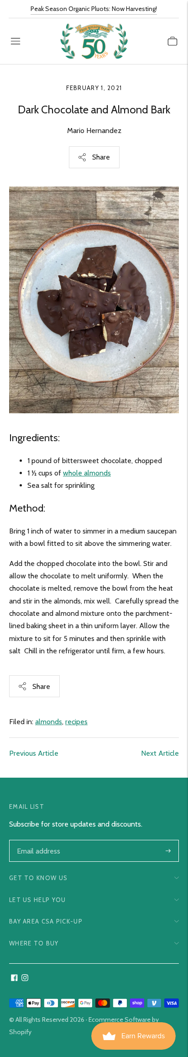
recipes (76, 721)
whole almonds (87, 473)
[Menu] (15, 41)
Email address (37, 841)
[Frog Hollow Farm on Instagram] (24, 978)
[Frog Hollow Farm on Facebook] (14, 978)
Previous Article (33, 753)
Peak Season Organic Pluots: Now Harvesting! (94, 9)
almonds (48, 721)
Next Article (160, 753)
